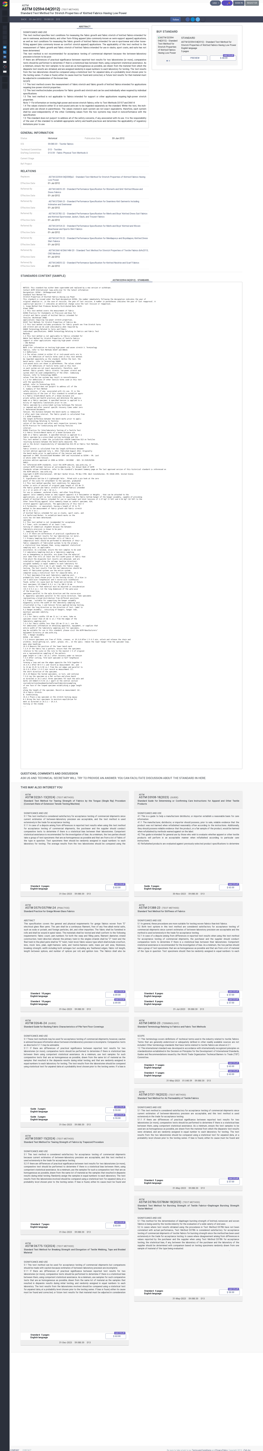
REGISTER (252, 3)
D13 (58, 19)
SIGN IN (239, 3)
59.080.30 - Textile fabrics (60, 144)
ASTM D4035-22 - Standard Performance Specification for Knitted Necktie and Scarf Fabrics (94, 262)
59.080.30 (49, 19)
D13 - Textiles (55, 149)
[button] (175, 19)
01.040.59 (187, 1080)
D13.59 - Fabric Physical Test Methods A (68, 153)
